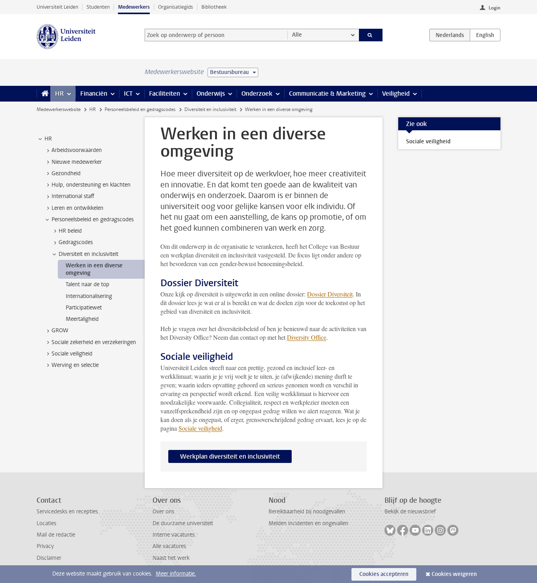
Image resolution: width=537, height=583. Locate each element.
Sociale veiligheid (200, 428)
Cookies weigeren (454, 574)
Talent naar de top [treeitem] (87, 284)
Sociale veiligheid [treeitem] (71, 353)
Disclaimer (49, 558)
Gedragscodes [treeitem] (76, 242)
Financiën (93, 93)
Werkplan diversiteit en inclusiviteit (230, 456)
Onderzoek (256, 93)
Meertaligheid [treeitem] (82, 319)
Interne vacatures (174, 535)
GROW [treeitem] (59, 330)
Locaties (46, 523)
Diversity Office (306, 337)
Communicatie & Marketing (327, 93)
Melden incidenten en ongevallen (308, 523)
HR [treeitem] (48, 139)
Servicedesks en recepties (67, 511)
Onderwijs (211, 93)
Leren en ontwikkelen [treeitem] (77, 208)
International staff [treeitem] (72, 196)
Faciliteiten (164, 93)
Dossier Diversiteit (330, 294)
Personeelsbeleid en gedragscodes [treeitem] (92, 219)
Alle (297, 35)
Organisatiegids (175, 7)
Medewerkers (134, 7)
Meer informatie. (176, 573)
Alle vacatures (169, 546)
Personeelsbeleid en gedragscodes (140, 109)
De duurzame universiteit (183, 523)
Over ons (163, 511)
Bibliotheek (214, 7)
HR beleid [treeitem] (70, 231)
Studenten (98, 7)
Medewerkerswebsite (59, 109)
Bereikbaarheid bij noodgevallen (306, 511)
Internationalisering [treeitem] (89, 296)
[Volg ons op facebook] (402, 530)
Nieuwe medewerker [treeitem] (76, 162)
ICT (128, 93)
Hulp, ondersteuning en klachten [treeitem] (91, 185)
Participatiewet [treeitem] (84, 307)
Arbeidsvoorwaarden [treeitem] (76, 150)
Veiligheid (396, 93)
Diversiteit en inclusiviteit (210, 109)
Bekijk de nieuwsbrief (410, 511)
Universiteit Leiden (57, 7)
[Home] (43, 94)
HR (59, 93)
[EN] (485, 35)
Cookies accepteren (383, 574)
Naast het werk (171, 558)
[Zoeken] (371, 35)
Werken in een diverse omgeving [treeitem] (94, 269)
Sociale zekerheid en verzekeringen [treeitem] (93, 342)
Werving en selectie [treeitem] (75, 365)
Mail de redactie (56, 535)
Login (494, 8)
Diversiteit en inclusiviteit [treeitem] (88, 254)
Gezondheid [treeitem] (66, 173)
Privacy (45, 546)
